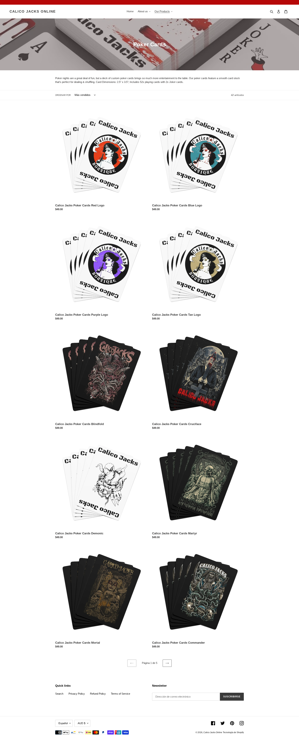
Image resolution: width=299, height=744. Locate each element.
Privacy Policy (77, 693)
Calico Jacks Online (33, 11)
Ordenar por (63, 95)
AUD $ (81, 723)
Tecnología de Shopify (233, 732)
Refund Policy (98, 693)
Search (59, 693)
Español (63, 723)
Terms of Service (120, 693)
